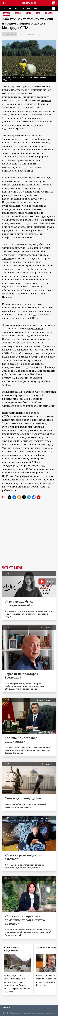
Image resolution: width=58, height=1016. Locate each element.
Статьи (18, 13)
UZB (28, 8)
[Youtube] (38, 497)
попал (15, 318)
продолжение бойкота (19, 402)
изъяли (37, 353)
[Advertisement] (29, 535)
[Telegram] (29, 497)
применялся (27, 416)
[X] (9, 497)
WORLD (35, 8)
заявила (7, 469)
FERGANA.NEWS (29, 3)
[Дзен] (24, 497)
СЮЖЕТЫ (49, 13)
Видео (28, 13)
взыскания (8, 462)
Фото (38, 13)
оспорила (33, 476)
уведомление (35, 328)
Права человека (33, 34)
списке (6, 258)
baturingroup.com (28, 1013)
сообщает (8, 146)
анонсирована (30, 370)
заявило (42, 339)
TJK (16, 8)
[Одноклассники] (19, 497)
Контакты (6, 1007)
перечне (46, 100)
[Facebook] (34, 497)
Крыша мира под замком (12, 949)
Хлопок (22, 34)
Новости (6, 13)
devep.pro (50, 1013)
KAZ (4, 8)
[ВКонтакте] (14, 497)
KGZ (10, 8)
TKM (22, 8)
